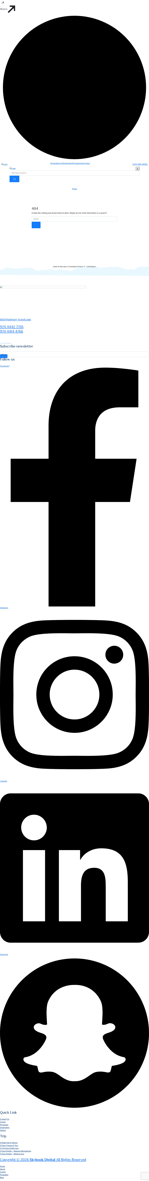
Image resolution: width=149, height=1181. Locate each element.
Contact (86, 163)
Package (76, 163)
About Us (59, 163)
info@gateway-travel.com (15, 319)
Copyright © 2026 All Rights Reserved (43, 1159)
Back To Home (38, 230)
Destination (67, 163)
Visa (81, 163)
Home (52, 163)
